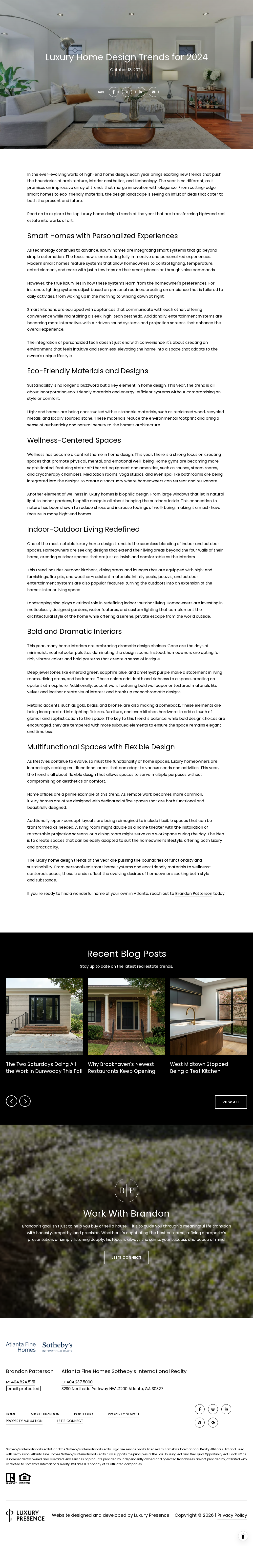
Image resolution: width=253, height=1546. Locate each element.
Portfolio (83, 1414)
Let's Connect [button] (126, 1257)
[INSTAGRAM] (213, 1409)
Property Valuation (24, 1420)
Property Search (123, 1414)
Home (11, 1414)
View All (231, 1102)
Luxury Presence (151, 1515)
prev (11, 1101)
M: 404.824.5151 (20, 1382)
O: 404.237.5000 (77, 1382)
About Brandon (45, 1414)
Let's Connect (70, 1421)
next (25, 1101)
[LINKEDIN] (226, 1409)
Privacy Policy (232, 1515)
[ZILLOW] (200, 1423)
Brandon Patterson (193, 893)
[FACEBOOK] (200, 1409)
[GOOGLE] (213, 1423)
